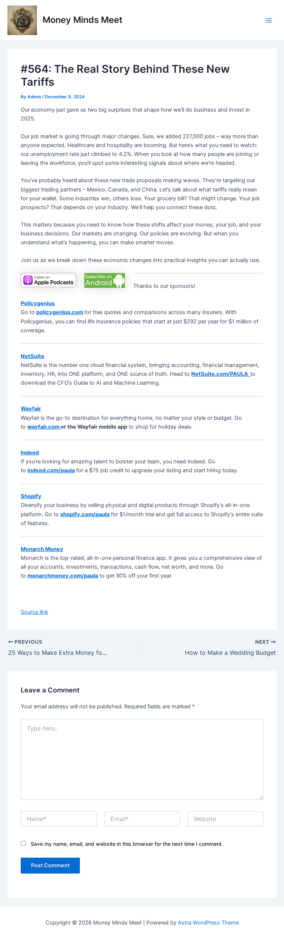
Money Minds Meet (82, 19)
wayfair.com (44, 426)
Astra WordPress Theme (208, 922)
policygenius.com (59, 312)
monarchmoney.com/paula (62, 575)
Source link (34, 612)
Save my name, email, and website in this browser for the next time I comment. (127, 844)
